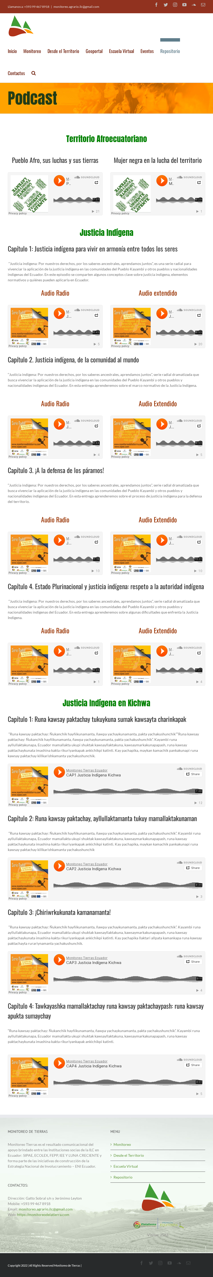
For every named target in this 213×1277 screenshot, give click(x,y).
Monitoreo (122, 1144)
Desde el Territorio (129, 1155)
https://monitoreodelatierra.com (43, 1214)
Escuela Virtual (126, 1166)
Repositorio (123, 1177)
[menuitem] (15, 49)
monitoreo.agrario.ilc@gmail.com (76, 7)
